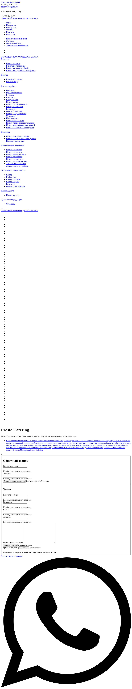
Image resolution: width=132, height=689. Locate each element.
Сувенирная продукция (11, 199)
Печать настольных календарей (20, 127)
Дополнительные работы (17, 166)
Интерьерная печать (15, 141)
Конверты (10, 109)
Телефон (7, 473)
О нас (8, 23)
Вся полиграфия (8, 86)
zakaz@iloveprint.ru (9, 7)
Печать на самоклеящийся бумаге (21, 138)
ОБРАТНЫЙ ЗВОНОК (11, 18)
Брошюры (10, 90)
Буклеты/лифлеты (14, 93)
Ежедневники (12, 100)
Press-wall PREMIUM (15, 186)
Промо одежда (7, 191)
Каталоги (10, 95)
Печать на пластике (14, 159)
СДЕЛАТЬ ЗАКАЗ (29, 18)
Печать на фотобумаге (16, 154)
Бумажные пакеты (14, 79)
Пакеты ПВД (12, 81)
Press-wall (10, 184)
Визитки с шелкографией (17, 68)
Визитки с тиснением (15, 66)
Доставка (10, 41)
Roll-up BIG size (13, 179)
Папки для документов (16, 113)
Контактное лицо (10, 466)
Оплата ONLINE (13, 43)
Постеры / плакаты (14, 107)
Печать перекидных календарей (20, 123)
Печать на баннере (14, 152)
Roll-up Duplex (12, 182)
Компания (7, 502)
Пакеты (4, 75)
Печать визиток (13, 63)
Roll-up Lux (11, 177)
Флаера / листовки (14, 111)
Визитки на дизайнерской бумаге (20, 70)
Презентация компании (16, 39)
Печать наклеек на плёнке (17, 136)
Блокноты (10, 97)
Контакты (10, 34)
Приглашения (12, 118)
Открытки (10, 116)
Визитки (5, 59)
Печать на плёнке (14, 150)
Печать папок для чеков (16, 104)
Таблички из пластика (16, 164)
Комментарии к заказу (13, 542)
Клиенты (10, 32)
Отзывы (9, 30)
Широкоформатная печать (12, 145)
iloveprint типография (10, 2)
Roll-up (9, 175)
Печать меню (12, 102)
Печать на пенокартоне (16, 161)
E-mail (6, 509)
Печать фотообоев (14, 157)
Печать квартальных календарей (20, 125)
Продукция (11, 25)
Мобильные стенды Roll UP (13, 170)
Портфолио (11, 27)
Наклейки (5, 132)
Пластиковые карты (15, 120)
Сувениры (10, 204)
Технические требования (17, 46)
